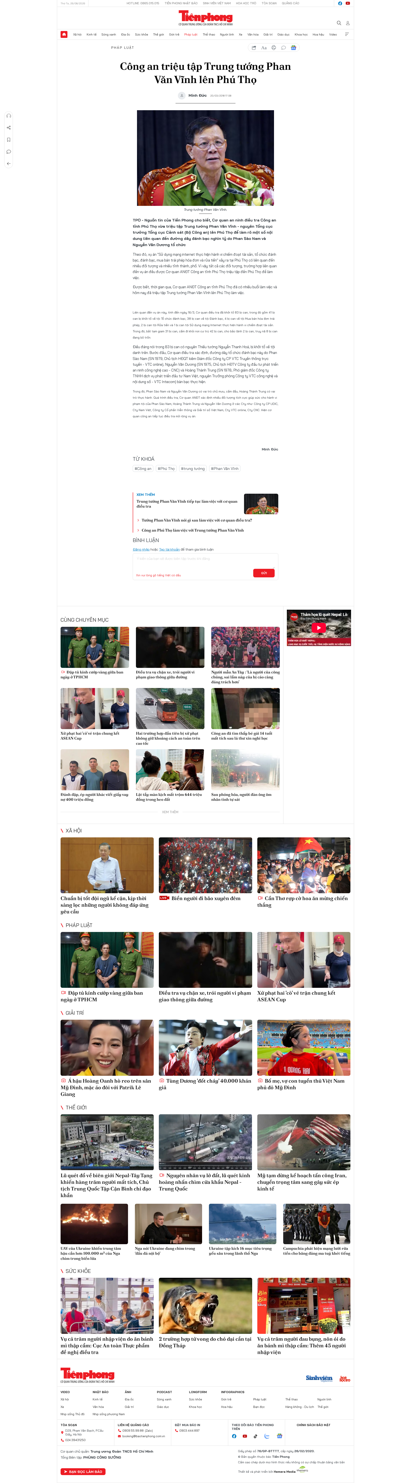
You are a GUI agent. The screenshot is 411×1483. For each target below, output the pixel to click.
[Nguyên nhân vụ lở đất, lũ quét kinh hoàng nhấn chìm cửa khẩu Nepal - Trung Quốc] (205, 1142)
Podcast (164, 1392)
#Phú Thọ (166, 468)
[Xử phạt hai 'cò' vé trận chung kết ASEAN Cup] (95, 708)
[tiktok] (257, 1436)
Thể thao (209, 34)
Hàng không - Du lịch (299, 1407)
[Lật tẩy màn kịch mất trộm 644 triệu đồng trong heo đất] (170, 769)
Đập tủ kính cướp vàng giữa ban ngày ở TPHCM (92, 674)
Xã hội (77, 34)
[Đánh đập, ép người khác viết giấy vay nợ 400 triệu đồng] (95, 769)
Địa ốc (125, 34)
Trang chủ (64, 34)
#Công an (143, 468)
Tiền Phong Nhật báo (181, 3)
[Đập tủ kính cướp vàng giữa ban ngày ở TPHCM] (95, 647)
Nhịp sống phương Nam (109, 1414)
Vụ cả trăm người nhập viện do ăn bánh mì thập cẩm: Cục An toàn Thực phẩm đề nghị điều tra (107, 1345)
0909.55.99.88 (133, 1430)
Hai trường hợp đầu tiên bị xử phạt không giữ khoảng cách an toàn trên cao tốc (168, 738)
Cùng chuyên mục (85, 620)
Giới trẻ (174, 34)
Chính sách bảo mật (314, 1425)
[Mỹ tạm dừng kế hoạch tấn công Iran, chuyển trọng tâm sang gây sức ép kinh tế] (303, 1142)
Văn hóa (253, 34)
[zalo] (269, 1436)
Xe (240, 34)
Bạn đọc (259, 1407)
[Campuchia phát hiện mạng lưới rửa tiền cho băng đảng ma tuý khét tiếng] (317, 1224)
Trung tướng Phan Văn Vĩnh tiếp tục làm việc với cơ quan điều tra (187, 504)
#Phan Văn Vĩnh (224, 468)
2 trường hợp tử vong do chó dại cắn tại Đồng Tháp (205, 1342)
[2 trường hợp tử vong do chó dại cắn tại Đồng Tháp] (205, 1306)
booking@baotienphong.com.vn (143, 1436)
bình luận (283, 47)
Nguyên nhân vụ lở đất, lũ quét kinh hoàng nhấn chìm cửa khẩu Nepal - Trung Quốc (204, 1182)
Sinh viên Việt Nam (217, 3)
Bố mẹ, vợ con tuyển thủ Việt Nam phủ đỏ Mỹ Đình (301, 1084)
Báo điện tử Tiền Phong (205, 18)
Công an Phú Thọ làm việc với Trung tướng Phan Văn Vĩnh (193, 530)
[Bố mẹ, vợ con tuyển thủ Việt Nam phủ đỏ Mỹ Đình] (303, 1048)
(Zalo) (149, 1430)
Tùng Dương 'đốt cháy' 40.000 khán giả (205, 1084)
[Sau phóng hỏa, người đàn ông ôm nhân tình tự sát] (245, 769)
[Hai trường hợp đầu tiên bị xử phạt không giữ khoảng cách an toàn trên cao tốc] (170, 708)
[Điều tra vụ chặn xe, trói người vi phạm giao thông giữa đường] (170, 647)
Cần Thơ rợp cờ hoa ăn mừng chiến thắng (302, 901)
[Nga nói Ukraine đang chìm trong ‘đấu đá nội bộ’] (168, 1224)
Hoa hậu (318, 34)
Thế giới (158, 34)
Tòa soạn (269, 3)
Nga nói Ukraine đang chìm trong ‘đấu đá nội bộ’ (165, 1251)
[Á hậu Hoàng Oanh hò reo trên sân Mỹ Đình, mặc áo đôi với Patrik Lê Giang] (107, 1048)
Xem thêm (347, 34)
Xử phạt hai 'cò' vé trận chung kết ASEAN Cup (90, 736)
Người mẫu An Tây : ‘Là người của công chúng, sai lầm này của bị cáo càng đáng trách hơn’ (245, 677)
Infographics (232, 1392)
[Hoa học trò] (345, 1379)
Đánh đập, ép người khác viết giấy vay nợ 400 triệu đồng (94, 797)
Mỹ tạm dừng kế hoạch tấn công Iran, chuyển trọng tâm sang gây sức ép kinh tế (301, 1182)
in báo (274, 47)
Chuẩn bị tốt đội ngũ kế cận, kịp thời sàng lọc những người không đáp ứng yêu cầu (105, 905)
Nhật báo (101, 1392)
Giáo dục (283, 34)
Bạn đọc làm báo (85, 1472)
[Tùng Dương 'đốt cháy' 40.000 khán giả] (205, 1048)
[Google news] (281, 1436)
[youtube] (347, 3)
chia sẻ (254, 47)
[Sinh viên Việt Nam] (319, 1379)
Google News (293, 47)
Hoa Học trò (246, 3)
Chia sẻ (8, 127)
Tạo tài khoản (169, 549)
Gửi (264, 573)
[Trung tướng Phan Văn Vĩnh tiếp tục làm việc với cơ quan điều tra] (261, 504)
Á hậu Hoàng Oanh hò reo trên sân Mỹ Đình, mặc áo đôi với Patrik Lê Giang (106, 1087)
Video (333, 34)
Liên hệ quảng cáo (133, 1425)
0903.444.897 (189, 1430)
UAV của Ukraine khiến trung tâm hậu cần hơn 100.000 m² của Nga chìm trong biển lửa (91, 1253)
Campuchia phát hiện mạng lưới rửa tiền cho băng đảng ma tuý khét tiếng (316, 1251)
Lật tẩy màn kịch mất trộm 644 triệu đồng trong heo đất (169, 797)
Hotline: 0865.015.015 (143, 3)
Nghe (8, 115)
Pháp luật (191, 34)
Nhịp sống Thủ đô (73, 1414)
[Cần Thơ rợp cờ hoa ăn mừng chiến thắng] (303, 865)
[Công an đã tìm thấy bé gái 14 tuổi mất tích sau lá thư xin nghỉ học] (245, 708)
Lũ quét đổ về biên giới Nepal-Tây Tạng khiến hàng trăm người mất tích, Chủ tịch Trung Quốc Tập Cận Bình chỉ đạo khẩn (106, 1185)
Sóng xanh (108, 34)
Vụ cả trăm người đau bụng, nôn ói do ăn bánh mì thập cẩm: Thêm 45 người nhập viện (301, 1345)
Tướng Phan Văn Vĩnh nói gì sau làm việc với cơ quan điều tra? (197, 520)
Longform (198, 1392)
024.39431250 (75, 1440)
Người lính (227, 34)
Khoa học (301, 34)
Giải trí (268, 34)
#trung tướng (193, 468)
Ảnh (128, 1392)
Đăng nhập (141, 549)
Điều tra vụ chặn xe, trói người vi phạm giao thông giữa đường (165, 674)
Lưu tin (8, 139)
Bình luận (8, 151)
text (264, 47)
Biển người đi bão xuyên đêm (205, 898)
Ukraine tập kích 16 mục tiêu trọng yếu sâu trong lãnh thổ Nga (240, 1251)
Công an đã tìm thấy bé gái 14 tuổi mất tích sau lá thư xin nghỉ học (241, 736)
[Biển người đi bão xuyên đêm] (205, 865)
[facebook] (340, 3)
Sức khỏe (141, 34)
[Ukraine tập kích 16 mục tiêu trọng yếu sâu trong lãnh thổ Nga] (242, 1224)
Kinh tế (92, 34)
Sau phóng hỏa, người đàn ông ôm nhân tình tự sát (241, 797)
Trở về (8, 163)
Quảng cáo (290, 3)
